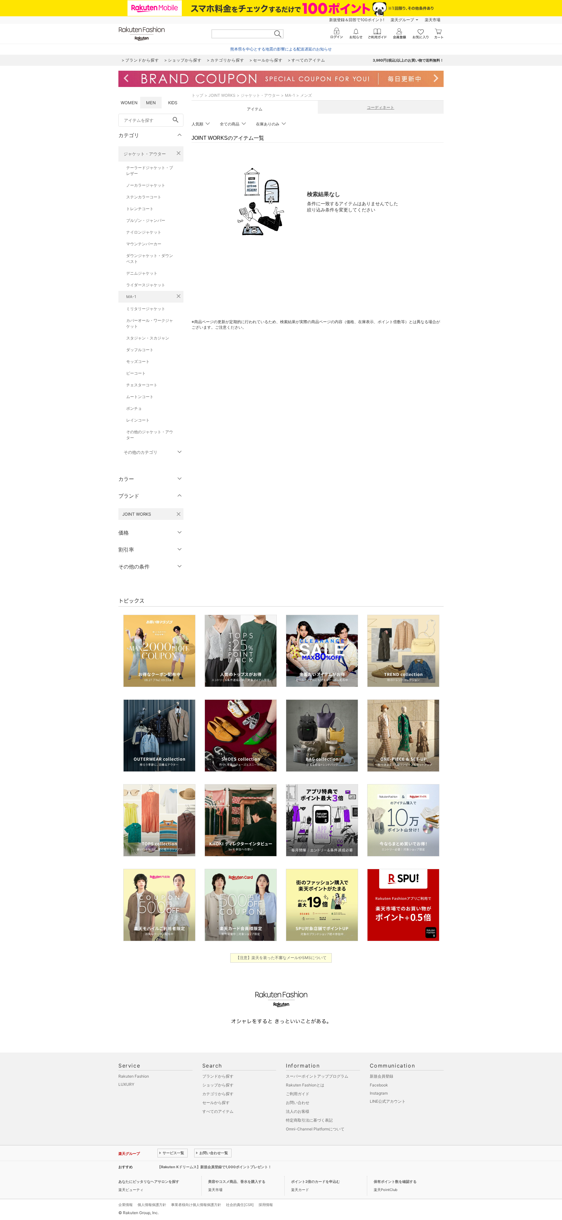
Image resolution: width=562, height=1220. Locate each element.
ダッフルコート (140, 349)
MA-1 (131, 296)
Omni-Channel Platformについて (315, 1129)
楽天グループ (402, 19)
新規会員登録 (381, 1076)
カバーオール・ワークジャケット (149, 323)
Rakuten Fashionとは (305, 1085)
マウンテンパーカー (143, 243)
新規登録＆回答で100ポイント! (356, 19)
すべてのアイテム (218, 1111)
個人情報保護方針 (152, 1204)
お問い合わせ (297, 1102)
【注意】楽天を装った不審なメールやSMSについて (281, 957)
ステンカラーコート (143, 196)
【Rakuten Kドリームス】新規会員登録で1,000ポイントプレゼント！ (214, 1167)
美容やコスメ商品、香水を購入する (236, 1181)
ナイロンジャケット (143, 232)
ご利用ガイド (297, 1093)
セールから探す (216, 1102)
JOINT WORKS (221, 95)
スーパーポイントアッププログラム (317, 1076)
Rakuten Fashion (133, 1076)
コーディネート (380, 107)
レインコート (138, 420)
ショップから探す (218, 1085)
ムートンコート (140, 396)
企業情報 (125, 1204)
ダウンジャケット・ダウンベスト (149, 258)
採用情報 (266, 1204)
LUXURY (126, 1084)
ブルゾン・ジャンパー (145, 220)
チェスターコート (141, 384)
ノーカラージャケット (145, 185)
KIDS (172, 102)
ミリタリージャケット (145, 308)
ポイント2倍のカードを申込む (315, 1181)
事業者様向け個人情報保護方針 (196, 1204)
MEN (151, 102)
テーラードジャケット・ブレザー (149, 170)
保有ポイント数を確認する (395, 1181)
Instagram (379, 1093)
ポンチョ (134, 408)
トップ (197, 95)
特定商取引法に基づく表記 (309, 1120)
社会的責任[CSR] (240, 1204)
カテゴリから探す (218, 1093)
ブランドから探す (218, 1076)
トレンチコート (140, 208)
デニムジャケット (141, 273)
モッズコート (138, 361)
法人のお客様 (297, 1111)
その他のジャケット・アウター (149, 434)
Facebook (379, 1085)
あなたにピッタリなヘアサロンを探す (148, 1181)
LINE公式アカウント (388, 1101)
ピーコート (136, 373)
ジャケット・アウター (145, 153)
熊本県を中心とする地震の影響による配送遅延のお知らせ (281, 49)
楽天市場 (432, 19)
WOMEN (129, 102)
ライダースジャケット (145, 284)
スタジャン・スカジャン (147, 338)
